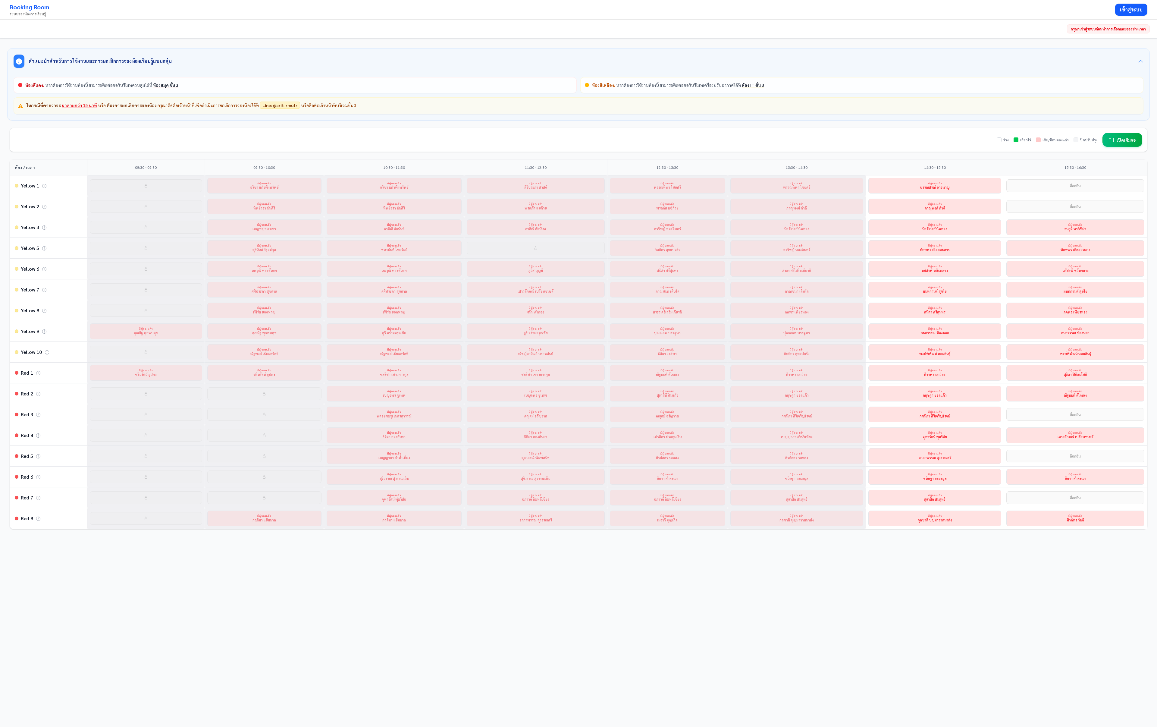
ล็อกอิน (1075, 185)
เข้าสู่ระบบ (1131, 9)
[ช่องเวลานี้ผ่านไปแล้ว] (146, 185)
